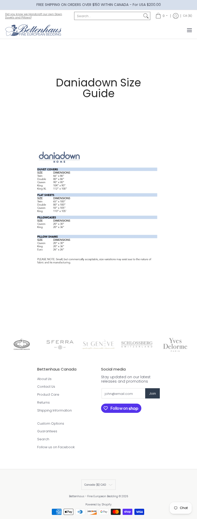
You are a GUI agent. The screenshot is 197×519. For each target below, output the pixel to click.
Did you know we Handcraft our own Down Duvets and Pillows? (33, 15)
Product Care (48, 394)
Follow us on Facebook (56, 447)
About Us (44, 379)
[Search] (146, 16)
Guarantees (47, 431)
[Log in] (176, 16)
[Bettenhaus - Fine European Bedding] (33, 30)
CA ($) (187, 16)
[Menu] (189, 30)
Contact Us (46, 386)
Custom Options (50, 423)
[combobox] (108, 16)
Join (152, 393)
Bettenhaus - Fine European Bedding (93, 496)
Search (43, 439)
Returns (43, 402)
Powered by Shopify (98, 504)
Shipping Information (54, 410)
